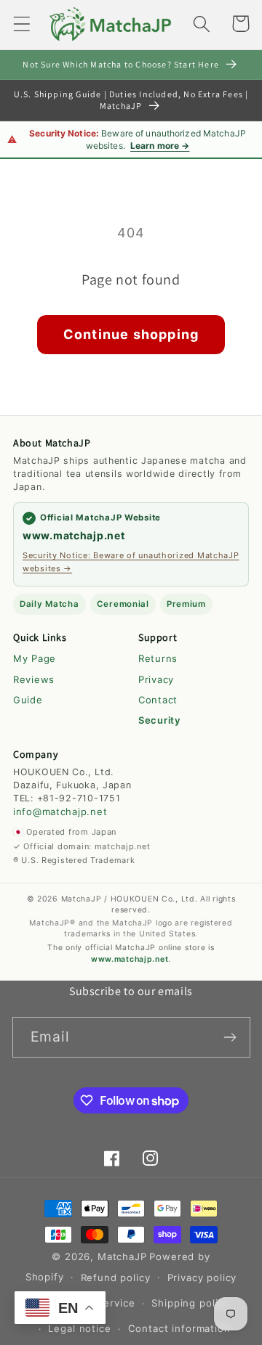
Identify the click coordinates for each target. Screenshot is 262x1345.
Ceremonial (123, 604)
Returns (158, 658)
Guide (28, 700)
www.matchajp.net (74, 535)
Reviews (34, 679)
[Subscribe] (230, 1037)
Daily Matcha (49, 604)
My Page (34, 658)
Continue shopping (131, 334)
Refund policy (116, 1277)
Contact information (179, 1328)
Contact (158, 700)
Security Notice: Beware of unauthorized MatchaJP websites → (131, 561)
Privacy (156, 679)
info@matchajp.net (60, 811)
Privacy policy (202, 1277)
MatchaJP (122, 1256)
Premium (186, 604)
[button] (22, 23)
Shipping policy (190, 1303)
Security (159, 720)
